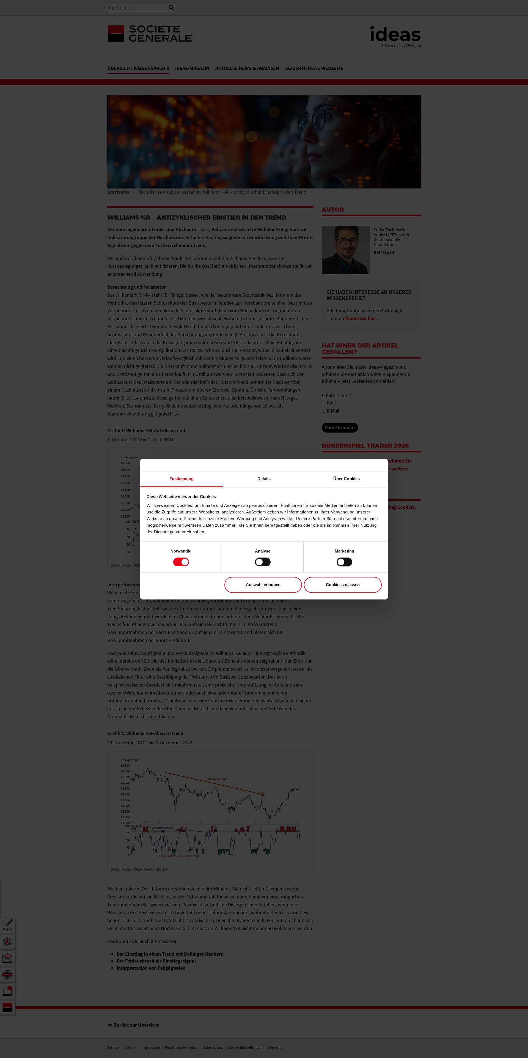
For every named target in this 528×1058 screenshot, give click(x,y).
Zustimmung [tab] (181, 478)
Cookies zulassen (343, 585)
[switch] (263, 561)
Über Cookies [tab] (346, 478)
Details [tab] (264, 478)
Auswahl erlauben (263, 585)
